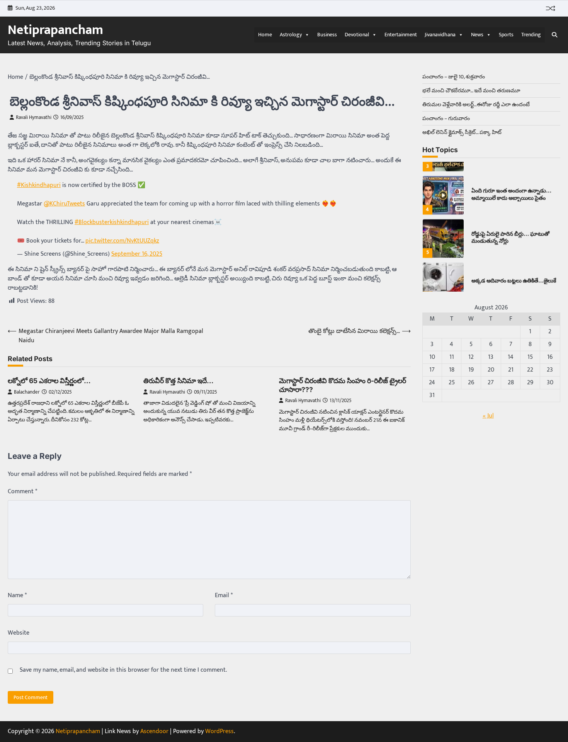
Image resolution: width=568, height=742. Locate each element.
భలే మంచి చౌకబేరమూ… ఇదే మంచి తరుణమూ (471, 90)
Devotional (357, 34)
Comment (22, 491)
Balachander (27, 392)
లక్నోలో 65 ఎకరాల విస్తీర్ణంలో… (49, 381)
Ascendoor (154, 731)
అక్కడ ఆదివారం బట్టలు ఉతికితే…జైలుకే (513, 266)
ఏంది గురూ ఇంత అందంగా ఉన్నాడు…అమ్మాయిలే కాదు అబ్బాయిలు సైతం (511, 180)
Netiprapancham (55, 30)
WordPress (219, 731)
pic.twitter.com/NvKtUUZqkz (122, 241)
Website (18, 633)
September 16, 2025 (136, 254)
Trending (531, 34)
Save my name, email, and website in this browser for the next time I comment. (123, 670)
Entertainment (400, 34)
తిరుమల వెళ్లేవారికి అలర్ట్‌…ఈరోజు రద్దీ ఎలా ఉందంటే (476, 104)
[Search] (554, 35)
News (477, 34)
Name (17, 595)
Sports (506, 34)
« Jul (488, 416)
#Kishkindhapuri (39, 185)
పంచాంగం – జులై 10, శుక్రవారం (453, 76)
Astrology (291, 34)
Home (265, 34)
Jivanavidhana (440, 34)
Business (327, 34)
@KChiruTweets (64, 204)
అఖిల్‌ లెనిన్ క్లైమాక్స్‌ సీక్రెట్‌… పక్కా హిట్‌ (462, 132)
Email (224, 595)
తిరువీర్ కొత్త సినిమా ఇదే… (178, 381)
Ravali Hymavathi (33, 118)
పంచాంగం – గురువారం (446, 118)
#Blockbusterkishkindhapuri (112, 222)
